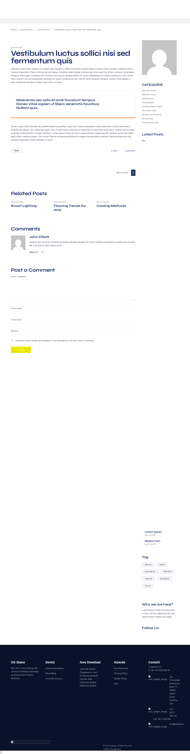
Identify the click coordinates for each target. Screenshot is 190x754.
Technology (149, 111)
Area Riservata (121, 668)
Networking (50, 673)
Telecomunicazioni (54, 668)
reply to (33, 252)
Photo (148, 579)
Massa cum (152, 541)
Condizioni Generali (89, 675)
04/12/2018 (150, 544)
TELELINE (112, 746)
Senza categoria (152, 115)
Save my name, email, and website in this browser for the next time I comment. (55, 340)
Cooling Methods (111, 206)
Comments (129, 151)
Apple (148, 565)
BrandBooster (116, 749)
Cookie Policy (120, 678)
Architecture (27, 30)
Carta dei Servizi (87, 669)
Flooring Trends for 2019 (70, 208)
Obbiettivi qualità (88, 685)
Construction (43, 30)
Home (14, 30)
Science (165, 579)
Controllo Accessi (53, 678)
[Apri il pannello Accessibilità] (1, 752)
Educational (17, 202)
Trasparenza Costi (88, 672)
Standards (148, 103)
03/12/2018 (150, 535)
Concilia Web (86, 679)
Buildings (147, 119)
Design (167, 572)
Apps (162, 565)
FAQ (116, 683)
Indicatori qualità (88, 682)
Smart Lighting (24, 206)
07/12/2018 (16, 47)
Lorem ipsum (153, 531)
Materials (148, 99)
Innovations (149, 94)
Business (150, 572)
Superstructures (152, 107)
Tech (16, 151)
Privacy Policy (120, 673)
